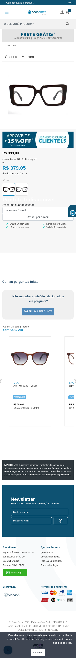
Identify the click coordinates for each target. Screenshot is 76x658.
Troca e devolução (50, 565)
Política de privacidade (52, 561)
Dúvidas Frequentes (50, 557)
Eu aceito (38, 652)
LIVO (70, 2)
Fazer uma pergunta (38, 311)
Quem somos (47, 552)
